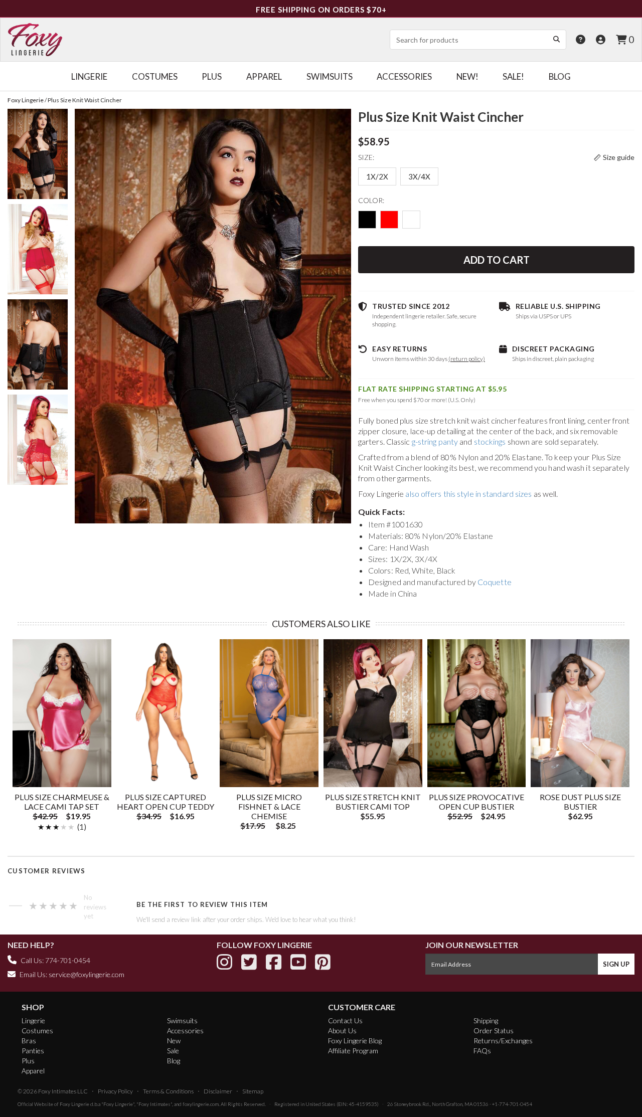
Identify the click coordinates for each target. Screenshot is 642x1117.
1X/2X (377, 176)
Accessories (185, 1030)
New (174, 1040)
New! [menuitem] (467, 76)
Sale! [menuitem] (513, 76)
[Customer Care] (580, 39)
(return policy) (466, 358)
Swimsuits (182, 1020)
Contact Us (345, 1020)
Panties (33, 1050)
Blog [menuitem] (560, 76)
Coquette (494, 582)
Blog (173, 1060)
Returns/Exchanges (503, 1040)
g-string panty (435, 441)
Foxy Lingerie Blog (355, 1040)
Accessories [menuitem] (404, 76)
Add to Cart (496, 260)
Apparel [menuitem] (264, 76)
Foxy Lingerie (74, 1104)
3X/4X (419, 176)
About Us (342, 1030)
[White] (411, 220)
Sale (173, 1050)
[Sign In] (600, 39)
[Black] (367, 220)
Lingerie (33, 1020)
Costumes (37, 1030)
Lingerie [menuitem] (89, 76)
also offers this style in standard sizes (468, 493)
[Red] (389, 220)
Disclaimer (218, 1091)
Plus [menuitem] (212, 76)
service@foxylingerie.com (86, 974)
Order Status (493, 1030)
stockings (490, 441)
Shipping (485, 1020)
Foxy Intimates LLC (63, 1091)
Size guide (618, 157)
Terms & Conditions (168, 1091)
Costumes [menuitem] (155, 76)
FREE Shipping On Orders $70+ (321, 9)
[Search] (556, 39)
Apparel (33, 1070)
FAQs (482, 1050)
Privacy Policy (115, 1091)
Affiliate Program (353, 1050)
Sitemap (252, 1091)
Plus (28, 1060)
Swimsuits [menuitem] (329, 76)
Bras (29, 1040)
